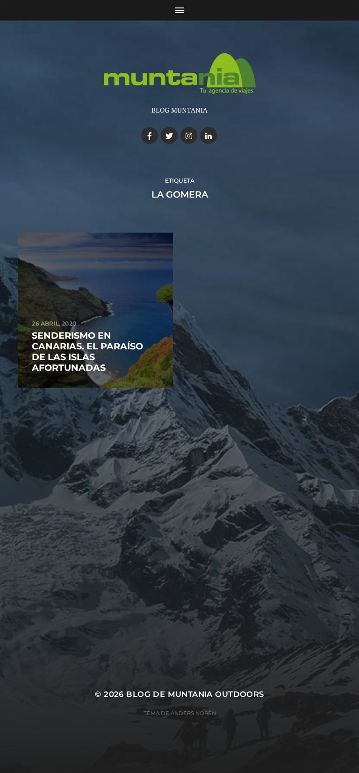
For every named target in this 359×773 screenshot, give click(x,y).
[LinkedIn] (208, 135)
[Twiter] (169, 135)
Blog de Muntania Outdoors (195, 694)
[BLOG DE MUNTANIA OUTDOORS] (180, 73)
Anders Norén (193, 713)
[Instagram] (188, 135)
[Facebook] (149, 135)
